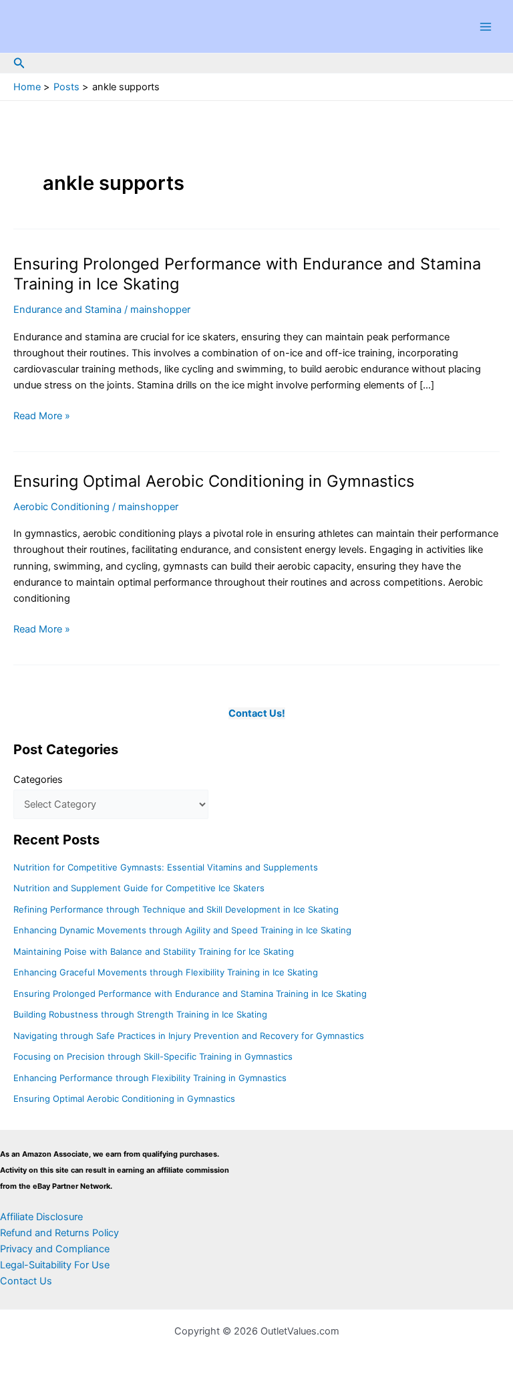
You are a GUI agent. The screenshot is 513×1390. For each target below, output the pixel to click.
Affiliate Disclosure (41, 1217)
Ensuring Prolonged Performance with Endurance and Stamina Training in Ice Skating (190, 993)
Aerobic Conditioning (61, 507)
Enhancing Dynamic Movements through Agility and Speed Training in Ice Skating (182, 930)
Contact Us (26, 1281)
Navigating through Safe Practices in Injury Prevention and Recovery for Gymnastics (188, 1035)
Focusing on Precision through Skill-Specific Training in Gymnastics (153, 1056)
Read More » (41, 416)
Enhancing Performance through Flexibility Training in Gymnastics (150, 1077)
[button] (19, 63)
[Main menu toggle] (486, 27)
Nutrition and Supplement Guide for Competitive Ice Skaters (139, 888)
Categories (38, 780)
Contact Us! (256, 713)
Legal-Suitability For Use (55, 1265)
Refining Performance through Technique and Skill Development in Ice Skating (176, 909)
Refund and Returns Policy (59, 1233)
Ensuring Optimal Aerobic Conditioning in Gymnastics (213, 481)
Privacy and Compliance (55, 1249)
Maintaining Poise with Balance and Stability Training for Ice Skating (153, 951)
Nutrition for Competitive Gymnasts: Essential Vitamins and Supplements (165, 867)
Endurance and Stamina (67, 310)
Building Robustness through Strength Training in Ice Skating (140, 1014)
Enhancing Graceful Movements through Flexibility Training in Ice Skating (165, 972)
